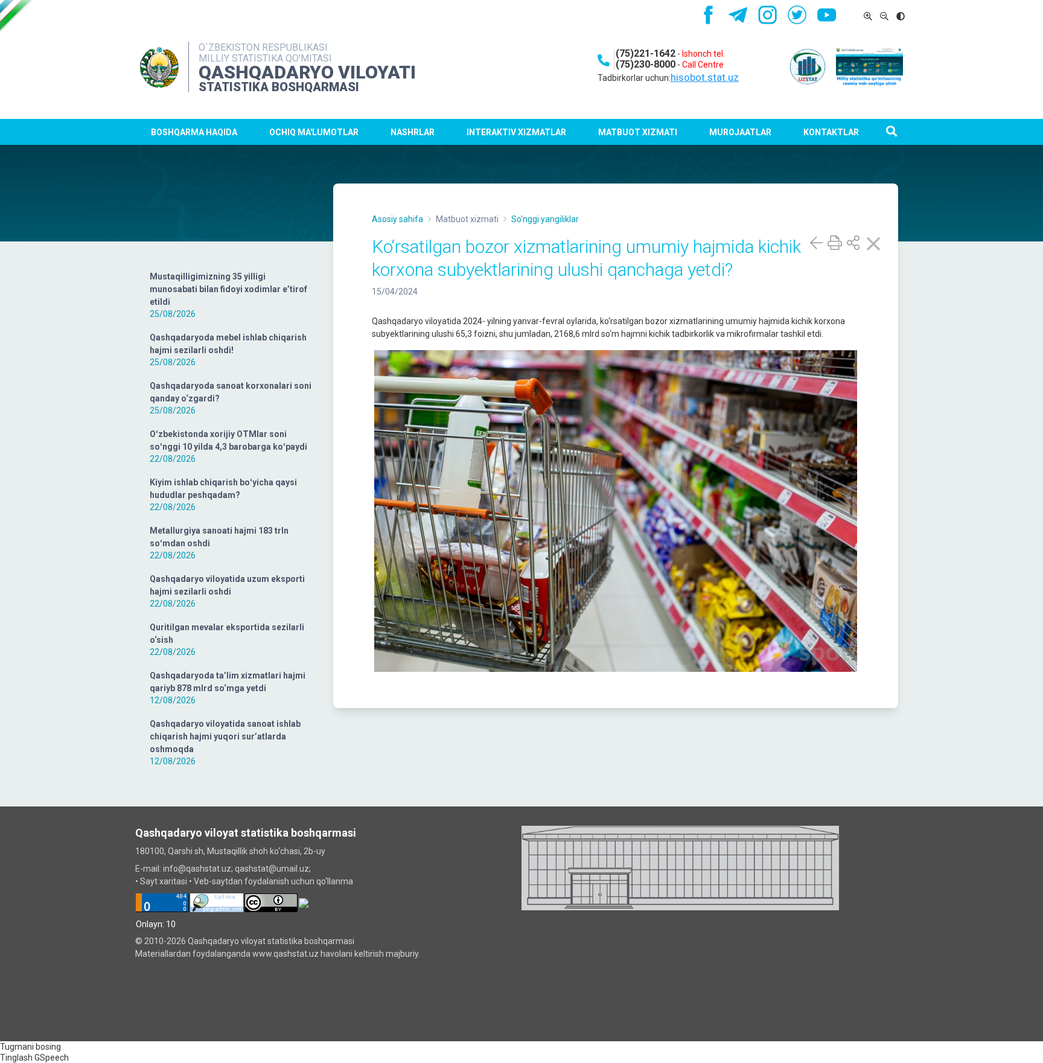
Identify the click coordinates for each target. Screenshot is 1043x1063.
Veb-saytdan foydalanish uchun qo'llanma (273, 881)
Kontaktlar (831, 132)
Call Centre (703, 64)
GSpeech (51, 1057)
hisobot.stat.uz (705, 77)
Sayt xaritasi (163, 881)
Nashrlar (413, 132)
